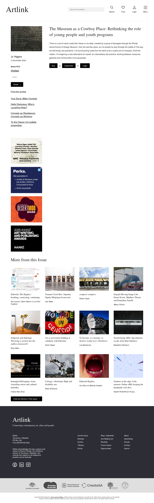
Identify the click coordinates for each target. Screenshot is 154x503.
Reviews (81, 439)
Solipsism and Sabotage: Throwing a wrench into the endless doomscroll (23, 341)
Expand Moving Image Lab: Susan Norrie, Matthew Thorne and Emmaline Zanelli (127, 298)
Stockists (104, 442)
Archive (80, 442)
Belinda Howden (96, 385)
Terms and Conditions (57, 497)
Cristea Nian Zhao (18, 391)
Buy (53, 65)
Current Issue (83, 435)
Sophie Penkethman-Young (124, 391)
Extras (80, 448)
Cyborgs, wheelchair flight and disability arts (58, 383)
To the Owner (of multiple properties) (23, 123)
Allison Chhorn (119, 304)
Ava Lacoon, (16, 301)
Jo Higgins (16, 56)
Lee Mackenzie (85, 345)
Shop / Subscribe (107, 435)
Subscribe (68, 65)
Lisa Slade (49, 301)
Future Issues (106, 445)
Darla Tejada (50, 345)
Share (15, 84)
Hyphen (15, 70)
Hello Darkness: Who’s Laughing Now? (22, 106)
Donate (127, 442)
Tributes (81, 445)
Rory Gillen (15, 348)
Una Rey (83, 385)
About (126, 435)
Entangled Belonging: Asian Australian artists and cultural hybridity (24, 385)
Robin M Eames (51, 388)
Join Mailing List (107, 439)
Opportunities (106, 448)
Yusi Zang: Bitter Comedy (24, 98)
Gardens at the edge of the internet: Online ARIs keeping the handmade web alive (128, 385)
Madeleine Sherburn (121, 345)
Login (85, 65)
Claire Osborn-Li (27, 301)
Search (127, 448)
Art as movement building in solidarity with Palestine (57, 339)
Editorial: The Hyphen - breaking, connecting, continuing (25, 296)
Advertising (128, 439)
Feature (14, 77)
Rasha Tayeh (84, 298)
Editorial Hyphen (86, 382)
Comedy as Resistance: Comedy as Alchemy (23, 114)
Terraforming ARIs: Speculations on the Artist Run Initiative (128, 339)
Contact (127, 445)
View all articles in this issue (25, 398)
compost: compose (87, 295)
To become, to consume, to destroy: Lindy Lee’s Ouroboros (93, 339)
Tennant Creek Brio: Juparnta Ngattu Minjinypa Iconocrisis (58, 296)
